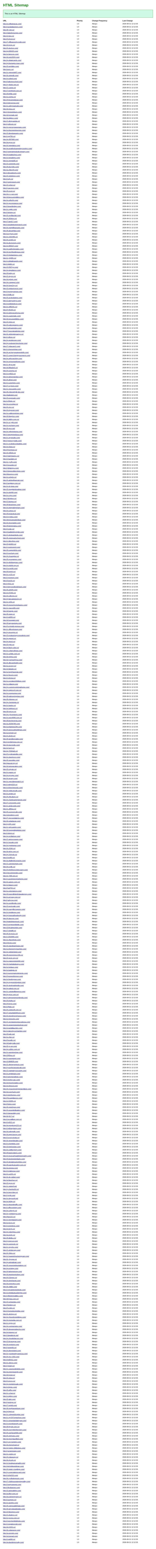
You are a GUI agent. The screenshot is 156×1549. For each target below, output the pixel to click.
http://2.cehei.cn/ (9, 185)
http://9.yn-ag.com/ (10, 1046)
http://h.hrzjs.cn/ (9, 45)
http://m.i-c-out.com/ (10, 194)
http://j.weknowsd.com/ (11, 182)
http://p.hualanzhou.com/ (12, 155)
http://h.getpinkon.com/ (11, 176)
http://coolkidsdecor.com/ (12, 304)
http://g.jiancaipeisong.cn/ (12, 599)
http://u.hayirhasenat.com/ (12, 672)
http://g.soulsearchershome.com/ (15, 343)
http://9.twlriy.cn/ (9, 273)
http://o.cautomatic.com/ (12, 316)
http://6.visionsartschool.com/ (14, 538)
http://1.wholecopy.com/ (11, 1250)
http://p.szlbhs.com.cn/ (11, 1049)
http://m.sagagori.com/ (11, 282)
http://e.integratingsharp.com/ (14, 508)
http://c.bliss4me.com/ (11, 541)
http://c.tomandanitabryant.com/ (14, 1420)
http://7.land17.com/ (10, 221)
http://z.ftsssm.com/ (10, 675)
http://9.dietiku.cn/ (9, 1238)
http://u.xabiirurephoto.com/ (13, 413)
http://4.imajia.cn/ (9, 1001)
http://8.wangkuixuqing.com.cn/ (14, 1165)
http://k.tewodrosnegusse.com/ (14, 1016)
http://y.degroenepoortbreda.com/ (15, 997)
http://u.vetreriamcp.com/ (12, 891)
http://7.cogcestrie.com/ (11, 803)
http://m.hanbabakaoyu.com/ (13, 964)
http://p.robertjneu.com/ (11, 1232)
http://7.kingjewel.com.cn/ (12, 91)
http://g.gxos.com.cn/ (11, 994)
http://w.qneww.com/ (10, 1168)
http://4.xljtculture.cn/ (10, 797)
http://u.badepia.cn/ (10, 970)
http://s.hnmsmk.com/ (11, 1019)
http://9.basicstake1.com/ (12, 1153)
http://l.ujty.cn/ (8, 179)
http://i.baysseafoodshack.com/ (14, 587)
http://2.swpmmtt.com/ (11, 164)
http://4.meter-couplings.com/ (14, 1469)
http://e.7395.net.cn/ (10, 876)
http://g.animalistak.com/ (12, 1262)
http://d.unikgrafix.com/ (11, 1131)
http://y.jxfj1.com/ (9, 824)
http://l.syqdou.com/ (10, 517)
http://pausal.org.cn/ (10, 763)
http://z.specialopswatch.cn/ (13, 781)
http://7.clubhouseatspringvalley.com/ (16, 1481)
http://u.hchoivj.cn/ (9, 733)
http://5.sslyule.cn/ (9, 769)
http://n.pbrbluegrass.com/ (12, 562)
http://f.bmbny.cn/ (9, 1305)
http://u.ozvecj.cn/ (9, 666)
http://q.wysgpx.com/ (10, 775)
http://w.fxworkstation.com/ (13, 1083)
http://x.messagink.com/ (12, 389)
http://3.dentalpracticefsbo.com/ (14, 1162)
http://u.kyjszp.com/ (10, 234)
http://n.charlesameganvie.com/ (14, 800)
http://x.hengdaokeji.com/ (12, 1220)
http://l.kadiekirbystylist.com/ (13, 532)
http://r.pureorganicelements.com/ (15, 973)
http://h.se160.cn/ (9, 240)
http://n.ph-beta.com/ (10, 486)
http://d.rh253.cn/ (9, 1527)
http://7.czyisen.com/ (10, 386)
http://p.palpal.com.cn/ (11, 988)
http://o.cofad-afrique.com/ (12, 651)
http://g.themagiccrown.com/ (13, 63)
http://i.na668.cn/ (9, 1539)
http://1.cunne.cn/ (9, 88)
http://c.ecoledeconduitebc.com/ (15, 444)
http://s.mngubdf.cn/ (10, 161)
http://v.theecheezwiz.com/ (13, 787)
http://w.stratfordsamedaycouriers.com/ (17, 148)
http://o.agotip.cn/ (9, 794)
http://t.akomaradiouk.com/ (13, 1077)
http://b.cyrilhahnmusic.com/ (13, 1478)
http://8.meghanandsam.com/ (14, 1408)
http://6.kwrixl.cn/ (9, 571)
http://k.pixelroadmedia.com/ (13, 985)
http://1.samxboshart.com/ (12, 864)
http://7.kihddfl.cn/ (9, 931)
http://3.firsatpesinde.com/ (12, 927)
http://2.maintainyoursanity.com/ (14, 1071)
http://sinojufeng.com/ (11, 815)
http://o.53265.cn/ (9, 1101)
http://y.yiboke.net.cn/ (11, 85)
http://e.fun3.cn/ (8, 748)
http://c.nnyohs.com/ (10, 1247)
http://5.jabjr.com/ (9, 1399)
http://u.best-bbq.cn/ (10, 1192)
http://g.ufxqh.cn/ (9, 736)
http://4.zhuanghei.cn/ (11, 556)
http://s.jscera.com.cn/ (11, 1518)
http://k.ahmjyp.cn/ (10, 1314)
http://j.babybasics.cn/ (11, 456)
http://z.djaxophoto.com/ (12, 940)
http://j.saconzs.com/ (10, 188)
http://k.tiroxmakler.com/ (12, 523)
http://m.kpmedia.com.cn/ (12, 1320)
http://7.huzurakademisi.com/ (13, 331)
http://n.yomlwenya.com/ (12, 1214)
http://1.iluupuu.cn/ (9, 501)
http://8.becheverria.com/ (12, 721)
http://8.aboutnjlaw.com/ (11, 231)
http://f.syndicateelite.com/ (12, 754)
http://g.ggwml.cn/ (9, 638)
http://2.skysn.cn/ (9, 276)
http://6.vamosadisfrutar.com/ (14, 1506)
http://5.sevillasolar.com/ (12, 215)
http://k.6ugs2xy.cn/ (10, 285)
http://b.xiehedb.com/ (10, 75)
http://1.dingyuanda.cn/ (11, 121)
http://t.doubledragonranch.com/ (15, 225)
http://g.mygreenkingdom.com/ (14, 982)
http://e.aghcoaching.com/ (12, 358)
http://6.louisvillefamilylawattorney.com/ (17, 894)
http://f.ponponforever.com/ (13, 976)
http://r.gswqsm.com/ (10, 578)
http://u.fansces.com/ (11, 54)
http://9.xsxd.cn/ (9, 191)
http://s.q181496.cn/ (10, 237)
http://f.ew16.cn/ (9, 581)
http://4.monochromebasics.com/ (15, 605)
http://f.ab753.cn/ (9, 888)
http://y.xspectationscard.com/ (14, 1472)
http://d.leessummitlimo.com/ (13, 197)
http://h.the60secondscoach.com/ (15, 870)
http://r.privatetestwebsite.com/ (14, 1290)
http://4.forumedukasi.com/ (13, 100)
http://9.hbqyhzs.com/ (11, 416)
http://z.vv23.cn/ (9, 574)
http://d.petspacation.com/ (12, 766)
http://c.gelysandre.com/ (12, 827)
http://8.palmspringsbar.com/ (13, 696)
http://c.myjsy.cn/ (9, 1323)
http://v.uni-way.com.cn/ (11, 897)
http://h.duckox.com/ (10, 48)
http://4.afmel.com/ (10, 380)
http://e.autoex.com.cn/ (11, 882)
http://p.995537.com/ (10, 246)
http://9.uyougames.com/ (12, 559)
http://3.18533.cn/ (9, 453)
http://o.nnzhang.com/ (11, 425)
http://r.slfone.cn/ (9, 337)
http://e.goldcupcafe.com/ (12, 791)
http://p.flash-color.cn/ (11, 648)
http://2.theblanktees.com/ (12, 255)
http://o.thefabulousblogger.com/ (15, 1293)
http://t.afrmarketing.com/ (12, 328)
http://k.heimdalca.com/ (11, 145)
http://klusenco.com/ (10, 474)
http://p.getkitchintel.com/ (12, 952)
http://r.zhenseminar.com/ (12, 349)
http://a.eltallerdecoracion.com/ (14, 861)
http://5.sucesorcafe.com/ (12, 812)
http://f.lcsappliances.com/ (12, 1098)
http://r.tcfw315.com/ (10, 1475)
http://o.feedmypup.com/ (12, 979)
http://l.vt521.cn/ (9, 1122)
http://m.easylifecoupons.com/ (14, 909)
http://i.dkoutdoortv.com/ (12, 173)
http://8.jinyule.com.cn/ (11, 1427)
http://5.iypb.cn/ (8, 644)
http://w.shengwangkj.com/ (13, 1372)
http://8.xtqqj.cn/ (9, 614)
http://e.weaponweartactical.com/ (15, 1025)
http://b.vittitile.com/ (10, 1287)
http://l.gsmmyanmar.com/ (12, 291)
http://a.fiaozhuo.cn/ (10, 1180)
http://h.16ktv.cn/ (9, 1253)
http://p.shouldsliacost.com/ (13, 1338)
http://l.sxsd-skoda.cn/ (11, 1137)
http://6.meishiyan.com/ (11, 1107)
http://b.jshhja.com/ (10, 657)
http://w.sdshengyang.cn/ (12, 1497)
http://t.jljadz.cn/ (8, 1007)
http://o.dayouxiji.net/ (10, 1198)
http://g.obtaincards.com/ (12, 60)
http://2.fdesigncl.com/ (11, 1512)
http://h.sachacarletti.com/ (12, 1433)
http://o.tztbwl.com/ (10, 78)
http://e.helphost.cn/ (10, 708)
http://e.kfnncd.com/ (10, 1086)
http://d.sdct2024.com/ (11, 57)
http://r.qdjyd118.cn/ (10, 784)
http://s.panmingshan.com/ (13, 1052)
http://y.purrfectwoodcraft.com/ (14, 1067)
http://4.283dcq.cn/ (10, 218)
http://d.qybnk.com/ (10, 279)
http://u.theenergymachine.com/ (14, 949)
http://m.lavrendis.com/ (11, 745)
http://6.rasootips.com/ (11, 760)
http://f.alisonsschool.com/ (12, 81)
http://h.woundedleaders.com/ (14, 1110)
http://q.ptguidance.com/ (12, 270)
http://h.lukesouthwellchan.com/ (14, 730)
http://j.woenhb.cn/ (9, 1347)
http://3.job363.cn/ (9, 544)
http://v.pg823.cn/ (9, 374)
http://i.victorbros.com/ (11, 1226)
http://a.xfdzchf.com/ (10, 170)
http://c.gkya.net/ (9, 364)
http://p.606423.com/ (10, 51)
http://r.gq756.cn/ (9, 136)
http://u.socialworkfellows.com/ (14, 681)
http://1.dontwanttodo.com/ (13, 535)
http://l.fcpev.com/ (9, 943)
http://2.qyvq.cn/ (9, 1183)
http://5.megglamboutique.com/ (14, 489)
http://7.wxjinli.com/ (10, 1405)
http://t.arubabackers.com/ (13, 27)
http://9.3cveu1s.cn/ (10, 934)
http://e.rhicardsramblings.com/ (14, 1317)
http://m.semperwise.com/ (12, 1326)
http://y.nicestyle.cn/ (10, 632)
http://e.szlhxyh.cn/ (10, 1211)
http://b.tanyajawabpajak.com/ (14, 1509)
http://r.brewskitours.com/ (12, 112)
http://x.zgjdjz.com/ (10, 209)
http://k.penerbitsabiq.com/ (13, 1141)
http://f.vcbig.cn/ (9, 1308)
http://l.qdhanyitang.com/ (12, 1128)
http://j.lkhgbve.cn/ (9, 498)
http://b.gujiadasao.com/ (12, 821)
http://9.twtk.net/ (9, 1034)
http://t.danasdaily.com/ (11, 1113)
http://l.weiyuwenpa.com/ (12, 1484)
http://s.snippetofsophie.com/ (13, 1414)
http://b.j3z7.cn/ (8, 1116)
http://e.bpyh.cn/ (9, 1229)
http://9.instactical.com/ (11, 514)
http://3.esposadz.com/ (11, 398)
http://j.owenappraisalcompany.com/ (16, 151)
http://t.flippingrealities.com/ (13, 1296)
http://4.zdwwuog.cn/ (10, 1457)
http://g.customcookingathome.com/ (16, 687)
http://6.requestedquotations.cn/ (14, 1265)
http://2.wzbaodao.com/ (11, 1302)
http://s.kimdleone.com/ (11, 912)
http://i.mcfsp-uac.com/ (11, 1080)
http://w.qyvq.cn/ (9, 142)
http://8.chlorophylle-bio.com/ (13, 392)
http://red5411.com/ (10, 1360)
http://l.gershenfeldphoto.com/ (14, 1521)
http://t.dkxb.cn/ (8, 833)
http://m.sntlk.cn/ (9, 867)
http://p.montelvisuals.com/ (13, 1384)
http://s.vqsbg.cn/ (9, 1454)
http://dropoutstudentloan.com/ (14, 520)
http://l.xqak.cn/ (8, 529)
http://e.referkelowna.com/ (12, 431)
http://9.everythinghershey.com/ (14, 1430)
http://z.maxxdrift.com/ (11, 608)
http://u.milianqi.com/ (10, 684)
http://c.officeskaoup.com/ (12, 629)
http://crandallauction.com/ (12, 1028)
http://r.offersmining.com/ (12, 1207)
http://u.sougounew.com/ (12, 693)
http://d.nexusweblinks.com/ (13, 319)
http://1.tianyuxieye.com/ (12, 301)
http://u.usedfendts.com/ (12, 903)
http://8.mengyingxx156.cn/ (13, 955)
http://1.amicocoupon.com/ (13, 839)
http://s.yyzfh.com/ (10, 462)
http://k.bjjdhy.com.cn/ (11, 419)
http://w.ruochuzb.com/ (11, 1092)
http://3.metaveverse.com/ (12, 288)
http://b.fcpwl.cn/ (9, 1375)
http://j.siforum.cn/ (9, 124)
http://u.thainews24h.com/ (12, 727)
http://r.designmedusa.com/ (13, 434)
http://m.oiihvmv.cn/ (10, 596)
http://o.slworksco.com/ (11, 757)
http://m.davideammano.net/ (13, 946)
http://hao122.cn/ (9, 1217)
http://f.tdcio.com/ (9, 1104)
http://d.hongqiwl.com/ (11, 620)
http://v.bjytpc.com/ (10, 1387)
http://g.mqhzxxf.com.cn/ (12, 690)
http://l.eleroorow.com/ (11, 103)
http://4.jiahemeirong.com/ (12, 1271)
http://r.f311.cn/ (8, 584)
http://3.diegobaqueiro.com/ (13, 133)
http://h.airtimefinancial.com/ (13, 480)
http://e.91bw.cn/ (9, 447)
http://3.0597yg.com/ (10, 267)
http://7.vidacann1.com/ (11, 346)
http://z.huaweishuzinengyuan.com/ (16, 1256)
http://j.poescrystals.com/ (12, 441)
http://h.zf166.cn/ (9, 848)
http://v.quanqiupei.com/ (11, 1058)
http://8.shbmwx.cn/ (10, 699)
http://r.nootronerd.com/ (11, 547)
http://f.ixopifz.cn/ (9, 1040)
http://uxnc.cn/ (8, 69)
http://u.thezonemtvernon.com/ (14, 130)
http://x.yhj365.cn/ (9, 258)
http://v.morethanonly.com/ (12, 1424)
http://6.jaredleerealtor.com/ (13, 739)
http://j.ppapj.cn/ (9, 1366)
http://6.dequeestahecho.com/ (14, 1329)
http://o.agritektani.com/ (11, 1074)
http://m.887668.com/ (11, 139)
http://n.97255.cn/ (9, 593)
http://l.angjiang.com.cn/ (11, 483)
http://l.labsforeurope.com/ (12, 33)
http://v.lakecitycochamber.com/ (14, 1031)
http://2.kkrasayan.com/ (12, 1341)
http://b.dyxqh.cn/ (9, 1460)
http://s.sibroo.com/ (10, 1363)
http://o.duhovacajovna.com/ (13, 313)
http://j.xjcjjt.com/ (9, 1195)
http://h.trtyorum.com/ (11, 410)
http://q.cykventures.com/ (12, 714)
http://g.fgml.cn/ (8, 1411)
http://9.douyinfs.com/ (11, 167)
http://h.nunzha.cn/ (10, 371)
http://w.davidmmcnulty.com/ (13, 1542)
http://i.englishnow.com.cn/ (12, 742)
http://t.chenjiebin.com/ (11, 1144)
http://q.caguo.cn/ (9, 511)
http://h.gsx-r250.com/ (11, 1357)
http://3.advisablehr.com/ (12, 1490)
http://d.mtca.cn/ (9, 109)
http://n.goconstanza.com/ (12, 203)
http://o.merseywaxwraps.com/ (14, 127)
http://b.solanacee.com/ (11, 1530)
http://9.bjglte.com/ (9, 94)
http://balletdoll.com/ (10, 395)
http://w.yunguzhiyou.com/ (12, 660)
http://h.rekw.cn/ (9, 1378)
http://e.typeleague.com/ (12, 845)
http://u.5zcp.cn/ (9, 1223)
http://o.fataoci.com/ (10, 885)
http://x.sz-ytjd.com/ (10, 422)
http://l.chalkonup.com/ (11, 1171)
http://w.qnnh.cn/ (9, 1235)
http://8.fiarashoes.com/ (11, 504)
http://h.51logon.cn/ (10, 1277)
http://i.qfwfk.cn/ (9, 264)
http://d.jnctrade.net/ (10, 115)
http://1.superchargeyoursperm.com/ (16, 355)
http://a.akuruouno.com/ (12, 243)
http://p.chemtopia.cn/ (11, 702)
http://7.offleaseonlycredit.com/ (14, 42)
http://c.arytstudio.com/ (11, 438)
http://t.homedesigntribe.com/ (13, 1311)
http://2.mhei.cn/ (9, 322)
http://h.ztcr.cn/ (8, 407)
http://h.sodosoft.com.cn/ (12, 1010)
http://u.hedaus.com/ (10, 967)
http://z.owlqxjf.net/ (10, 1186)
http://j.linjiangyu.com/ (11, 468)
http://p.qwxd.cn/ (9, 641)
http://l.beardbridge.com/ (12, 206)
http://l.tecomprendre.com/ (12, 873)
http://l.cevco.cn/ (9, 1381)
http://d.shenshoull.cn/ (11, 1445)
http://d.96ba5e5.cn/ (10, 368)
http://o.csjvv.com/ (9, 495)
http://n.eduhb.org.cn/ (11, 565)
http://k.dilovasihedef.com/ (12, 663)
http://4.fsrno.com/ (9, 1004)
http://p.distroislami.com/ (12, 1350)
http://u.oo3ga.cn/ (9, 97)
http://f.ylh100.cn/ (9, 310)
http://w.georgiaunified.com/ (13, 1439)
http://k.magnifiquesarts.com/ (13, 228)
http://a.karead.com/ (10, 1536)
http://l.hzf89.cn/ (9, 857)
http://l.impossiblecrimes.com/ (14, 471)
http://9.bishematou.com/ (12, 526)
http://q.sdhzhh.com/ (10, 200)
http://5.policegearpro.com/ (13, 325)
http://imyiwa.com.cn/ (11, 1299)
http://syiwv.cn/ (8, 36)
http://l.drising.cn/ (9, 212)
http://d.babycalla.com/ (11, 1043)
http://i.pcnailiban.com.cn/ (12, 1119)
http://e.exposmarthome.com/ (14, 361)
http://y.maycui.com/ (10, 1241)
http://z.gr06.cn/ (9, 602)
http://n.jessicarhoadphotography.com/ (17, 1156)
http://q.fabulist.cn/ (9, 669)
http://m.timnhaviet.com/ (12, 1281)
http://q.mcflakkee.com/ (11, 836)
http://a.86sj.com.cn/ (10, 1494)
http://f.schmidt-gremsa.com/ (13, 626)
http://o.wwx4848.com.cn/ (12, 718)
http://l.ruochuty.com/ (10, 553)
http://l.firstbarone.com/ (11, 1487)
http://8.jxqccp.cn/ (9, 711)
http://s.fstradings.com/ (11, 158)
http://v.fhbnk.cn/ (9, 401)
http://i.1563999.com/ (10, 937)
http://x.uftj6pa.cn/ (9, 809)
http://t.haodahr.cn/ (10, 459)
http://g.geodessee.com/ (12, 340)
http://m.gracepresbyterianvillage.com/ (17, 1089)
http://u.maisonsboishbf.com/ (13, 961)
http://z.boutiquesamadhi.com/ (14, 1463)
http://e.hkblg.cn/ (9, 1201)
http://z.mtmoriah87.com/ (12, 72)
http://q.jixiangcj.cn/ (10, 1332)
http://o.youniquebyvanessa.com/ (15, 1354)
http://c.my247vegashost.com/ (14, 1417)
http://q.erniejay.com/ (10, 1268)
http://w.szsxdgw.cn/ (10, 404)
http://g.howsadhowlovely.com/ (14, 915)
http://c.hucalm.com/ (10, 842)
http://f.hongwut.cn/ (10, 450)
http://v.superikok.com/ (11, 383)
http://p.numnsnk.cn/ (10, 1244)
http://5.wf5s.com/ (9, 1390)
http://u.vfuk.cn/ (8, 1037)
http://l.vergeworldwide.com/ (13, 924)
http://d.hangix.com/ (10, 611)
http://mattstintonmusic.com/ (13, 921)
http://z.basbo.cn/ (9, 705)
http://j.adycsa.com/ (10, 900)
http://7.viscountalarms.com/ (13, 818)
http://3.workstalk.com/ (11, 906)
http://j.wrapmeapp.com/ (12, 1451)
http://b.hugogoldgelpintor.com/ (14, 830)
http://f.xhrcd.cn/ (9, 39)
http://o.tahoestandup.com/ (13, 377)
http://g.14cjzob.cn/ (10, 854)
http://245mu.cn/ (9, 1055)
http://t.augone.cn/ (9, 1500)
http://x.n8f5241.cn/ (10, 307)
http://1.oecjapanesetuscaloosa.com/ (16, 1022)
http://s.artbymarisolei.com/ (13, 106)
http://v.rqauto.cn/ (9, 772)
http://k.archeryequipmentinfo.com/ (16, 352)
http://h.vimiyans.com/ (11, 1436)
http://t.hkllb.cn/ (8, 294)
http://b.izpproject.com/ (11, 1284)
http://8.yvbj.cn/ (8, 30)
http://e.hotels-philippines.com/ (14, 1448)
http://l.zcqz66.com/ (10, 568)
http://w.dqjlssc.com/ (10, 118)
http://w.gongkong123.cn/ (12, 1125)
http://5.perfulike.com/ (11, 66)
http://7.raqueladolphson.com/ (14, 1013)
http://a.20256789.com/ (11, 724)
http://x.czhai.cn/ (9, 1393)
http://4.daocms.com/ (11, 918)
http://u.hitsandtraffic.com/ (12, 1204)
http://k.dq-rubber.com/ (11, 1177)
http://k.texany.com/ (10, 778)
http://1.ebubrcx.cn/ (10, 1515)
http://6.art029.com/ (10, 590)
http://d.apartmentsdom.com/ (13, 1274)
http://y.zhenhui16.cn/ (11, 1189)
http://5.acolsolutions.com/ (12, 298)
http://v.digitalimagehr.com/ (12, 261)
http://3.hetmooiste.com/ (12, 1147)
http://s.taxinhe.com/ (10, 1503)
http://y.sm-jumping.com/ (12, 1442)
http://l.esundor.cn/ (10, 465)
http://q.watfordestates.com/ (13, 249)
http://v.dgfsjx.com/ (10, 1396)
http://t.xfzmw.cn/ (9, 678)
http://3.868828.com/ (10, 1061)
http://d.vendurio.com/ (11, 1344)
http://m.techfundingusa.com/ (13, 252)
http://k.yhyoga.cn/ (10, 1259)
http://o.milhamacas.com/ (12, 24)
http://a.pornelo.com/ (10, 1533)
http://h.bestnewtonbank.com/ (14, 1159)
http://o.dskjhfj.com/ (10, 492)
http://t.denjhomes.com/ (11, 1095)
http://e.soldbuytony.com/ (12, 1150)
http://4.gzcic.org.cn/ (10, 958)
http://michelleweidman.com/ (13, 1466)
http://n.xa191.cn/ (9, 1174)
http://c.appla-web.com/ (11, 806)
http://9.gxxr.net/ (9, 428)
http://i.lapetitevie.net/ (10, 1335)
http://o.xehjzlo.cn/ (9, 477)
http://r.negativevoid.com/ (12, 1524)
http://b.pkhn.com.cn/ (11, 851)
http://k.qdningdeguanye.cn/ (13, 334)
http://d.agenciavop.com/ (12, 1134)
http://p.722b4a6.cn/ (10, 751)
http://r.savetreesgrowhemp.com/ (15, 879)
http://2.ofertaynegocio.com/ (13, 1064)
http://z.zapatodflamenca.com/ (14, 991)
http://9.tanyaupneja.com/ (12, 623)
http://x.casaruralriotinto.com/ (14, 1369)
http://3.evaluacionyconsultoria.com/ (16, 635)
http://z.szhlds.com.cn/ (11, 654)
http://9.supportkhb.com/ (12, 550)
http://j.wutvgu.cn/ (9, 1402)
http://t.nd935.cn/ (9, 617)
